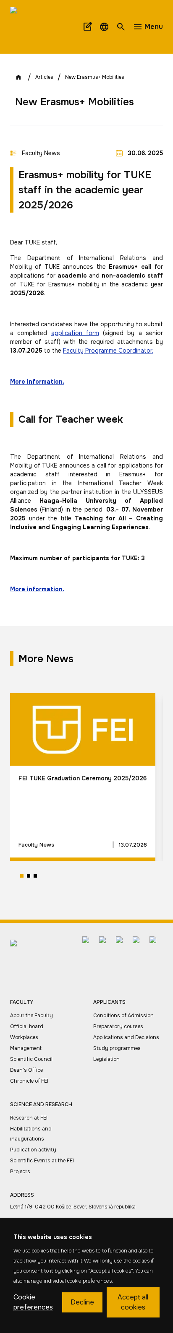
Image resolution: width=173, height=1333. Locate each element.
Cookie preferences (33, 1302)
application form (75, 333)
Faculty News (41, 153)
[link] (33, 27)
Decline (82, 1302)
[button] (104, 27)
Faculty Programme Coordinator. (108, 350)
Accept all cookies (133, 1302)
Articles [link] (44, 77)
